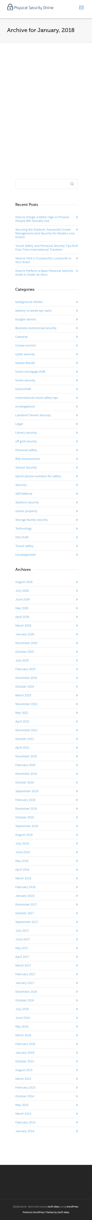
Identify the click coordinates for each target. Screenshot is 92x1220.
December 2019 (26, 774)
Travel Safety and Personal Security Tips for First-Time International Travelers (45, 248)
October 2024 (24, 687)
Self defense (23, 494)
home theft (23, 389)
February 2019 (25, 800)
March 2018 (23, 878)
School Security (26, 467)
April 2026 (22, 617)
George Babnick (36, 100)
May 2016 (21, 1026)
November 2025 (26, 643)
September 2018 (26, 826)
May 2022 (21, 713)
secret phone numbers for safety (38, 476)
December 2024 (26, 678)
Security (21, 485)
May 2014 (21, 1105)
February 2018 (25, 887)
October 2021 (24, 739)
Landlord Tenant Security (33, 415)
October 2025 (24, 652)
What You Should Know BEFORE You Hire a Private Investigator (44, 89)
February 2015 (25, 1087)
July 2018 (22, 843)
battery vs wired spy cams (33, 311)
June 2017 (22, 939)
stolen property (26, 511)
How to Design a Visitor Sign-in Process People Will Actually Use (42, 219)
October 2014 (24, 1096)
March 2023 (23, 695)
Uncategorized (25, 555)
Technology (23, 528)
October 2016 (24, 1000)
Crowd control (25, 345)
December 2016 (26, 992)
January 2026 (24, 634)
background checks (28, 302)
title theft (22, 537)
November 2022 (26, 704)
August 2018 (24, 835)
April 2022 (22, 721)
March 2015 (23, 1079)
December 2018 (26, 809)
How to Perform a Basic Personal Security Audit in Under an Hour (44, 273)
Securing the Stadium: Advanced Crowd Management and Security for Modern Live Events (45, 233)
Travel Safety (24, 546)
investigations (25, 406)
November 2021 (26, 730)
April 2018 (22, 870)
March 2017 (23, 965)
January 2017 (24, 983)
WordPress (72, 1206)
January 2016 (24, 1053)
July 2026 (22, 591)
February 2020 (25, 765)
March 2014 (23, 1114)
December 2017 (26, 904)
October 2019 (24, 782)
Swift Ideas (53, 1206)
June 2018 (22, 852)
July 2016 (22, 1009)
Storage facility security (31, 520)
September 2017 (26, 922)
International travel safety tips (36, 398)
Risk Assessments (27, 459)
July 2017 (22, 931)
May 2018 (21, 861)
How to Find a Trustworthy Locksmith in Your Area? (43, 260)
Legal (19, 424)
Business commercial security (36, 328)
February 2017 (25, 974)
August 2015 (24, 1070)
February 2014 (25, 1122)
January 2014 (24, 1131)
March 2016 (23, 1035)
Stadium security (27, 502)
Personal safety (26, 450)
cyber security (25, 354)
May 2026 (21, 608)
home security (25, 380)
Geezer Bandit (25, 363)
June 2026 (22, 599)
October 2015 (24, 1061)
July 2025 (22, 660)
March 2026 (23, 626)
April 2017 (22, 957)
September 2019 (26, 791)
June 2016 (22, 1018)
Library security (26, 433)
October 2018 (24, 817)
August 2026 (24, 582)
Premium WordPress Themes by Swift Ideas (46, 1212)
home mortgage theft (30, 372)
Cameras (21, 337)
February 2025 (25, 669)
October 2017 (24, 913)
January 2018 (24, 896)
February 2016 (25, 1044)
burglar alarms (25, 319)
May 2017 (21, 948)
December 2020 (26, 756)
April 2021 (22, 748)
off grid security (26, 441)
